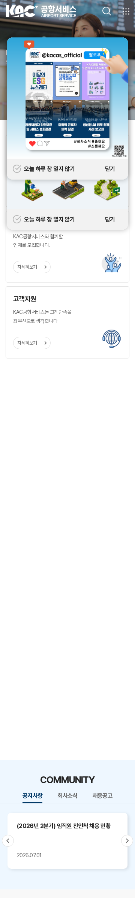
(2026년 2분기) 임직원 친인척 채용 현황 (64, 826)
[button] (8, 841)
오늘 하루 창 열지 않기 (49, 219)
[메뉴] (126, 11)
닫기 (110, 219)
